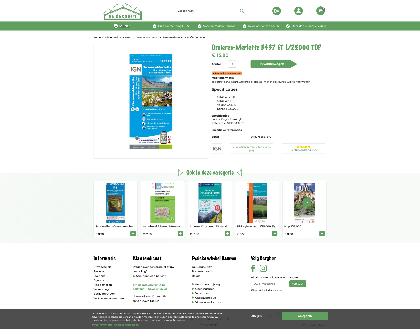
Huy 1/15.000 (292, 226)
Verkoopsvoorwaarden (109, 298)
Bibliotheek (112, 37)
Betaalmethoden (105, 293)
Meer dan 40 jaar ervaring (309, 26)
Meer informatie (102, 324)
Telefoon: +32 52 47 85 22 (150, 288)
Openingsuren (205, 288)
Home (97, 37)
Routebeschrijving (207, 284)
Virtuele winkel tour (208, 302)
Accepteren (305, 316)
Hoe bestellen (103, 284)
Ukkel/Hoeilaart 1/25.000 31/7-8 (258, 226)
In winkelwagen (272, 64)
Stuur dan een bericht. (151, 276)
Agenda (99, 280)
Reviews (99, 271)
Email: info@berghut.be (149, 285)
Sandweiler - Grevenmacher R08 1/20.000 (123, 226)
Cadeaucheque (205, 297)
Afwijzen (256, 316)
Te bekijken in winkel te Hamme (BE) (251, 148)
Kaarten (127, 37)
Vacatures (202, 293)
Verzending (101, 289)
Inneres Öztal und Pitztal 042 (210, 226)
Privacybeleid (103, 266)
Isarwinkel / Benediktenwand (163, 226)
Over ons (99, 276)
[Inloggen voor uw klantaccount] (298, 11)
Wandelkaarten (145, 37)
